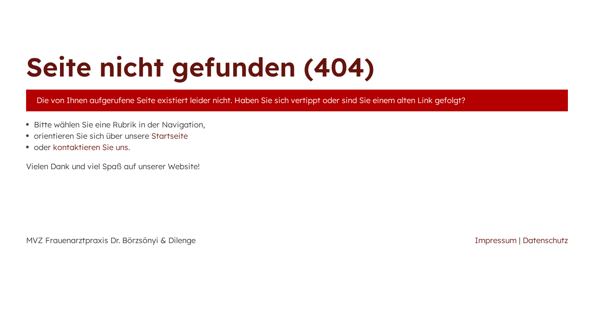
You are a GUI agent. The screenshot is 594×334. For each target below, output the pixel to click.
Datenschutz (545, 240)
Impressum (496, 240)
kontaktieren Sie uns (90, 147)
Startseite (169, 136)
